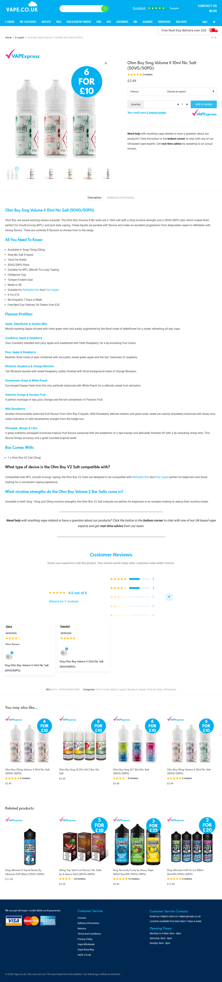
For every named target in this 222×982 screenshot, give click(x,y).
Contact (82, 918)
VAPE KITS (46, 21)
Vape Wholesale (86, 944)
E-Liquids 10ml (144, 689)
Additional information (120, 197)
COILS (58, 21)
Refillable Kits (31, 289)
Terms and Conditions (89, 933)
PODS (98, 21)
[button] (104, 8)
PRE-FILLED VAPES (28, 21)
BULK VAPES (181, 21)
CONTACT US (207, 6)
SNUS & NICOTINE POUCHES (79, 21)
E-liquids (130, 689)
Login (204, 21)
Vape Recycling (86, 949)
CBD (135, 21)
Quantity (135, 104)
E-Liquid (19, 37)
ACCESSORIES (122, 21)
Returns (82, 928)
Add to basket (203, 104)
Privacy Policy (85, 939)
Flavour (134, 91)
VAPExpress (169, 689)
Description (94, 197)
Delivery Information (88, 923)
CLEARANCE (148, 21)
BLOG (213, 11)
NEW (109, 21)
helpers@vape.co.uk (190, 916)
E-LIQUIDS (9, 21)
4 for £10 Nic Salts (105, 689)
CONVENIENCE (164, 21)
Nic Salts (157, 689)
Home (8, 37)
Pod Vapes (52, 289)
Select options (11, 783)
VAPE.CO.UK (84, 955)
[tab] (94, 198)
